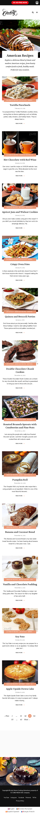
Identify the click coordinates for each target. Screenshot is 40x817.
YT (11, 776)
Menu (37, 12)
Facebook (21, 797)
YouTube (6, 797)
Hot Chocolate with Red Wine (20, 159)
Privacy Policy (20, 801)
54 (34, 716)
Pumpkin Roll (20, 479)
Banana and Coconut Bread (20, 531)
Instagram (14, 797)
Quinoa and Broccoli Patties (20, 316)
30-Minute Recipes (12, 100)
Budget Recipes (32, 420)
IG (15, 776)
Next (26, 719)
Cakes (21, 475)
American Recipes (33, 100)
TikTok (29, 776)
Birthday (22, 207)
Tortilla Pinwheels (20, 104)
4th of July (23, 100)
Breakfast (29, 207)
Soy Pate (20, 636)
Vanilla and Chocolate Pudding (20, 584)
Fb (20, 776)
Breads (21, 527)
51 (21, 716)
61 (21, 719)
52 (25, 716)
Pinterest (24, 776)
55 (12, 719)
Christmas (27, 475)
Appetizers (30, 312)
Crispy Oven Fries (20, 264)
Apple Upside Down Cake (20, 688)
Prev (7, 716)
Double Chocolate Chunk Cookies (20, 370)
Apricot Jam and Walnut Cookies (20, 211)
